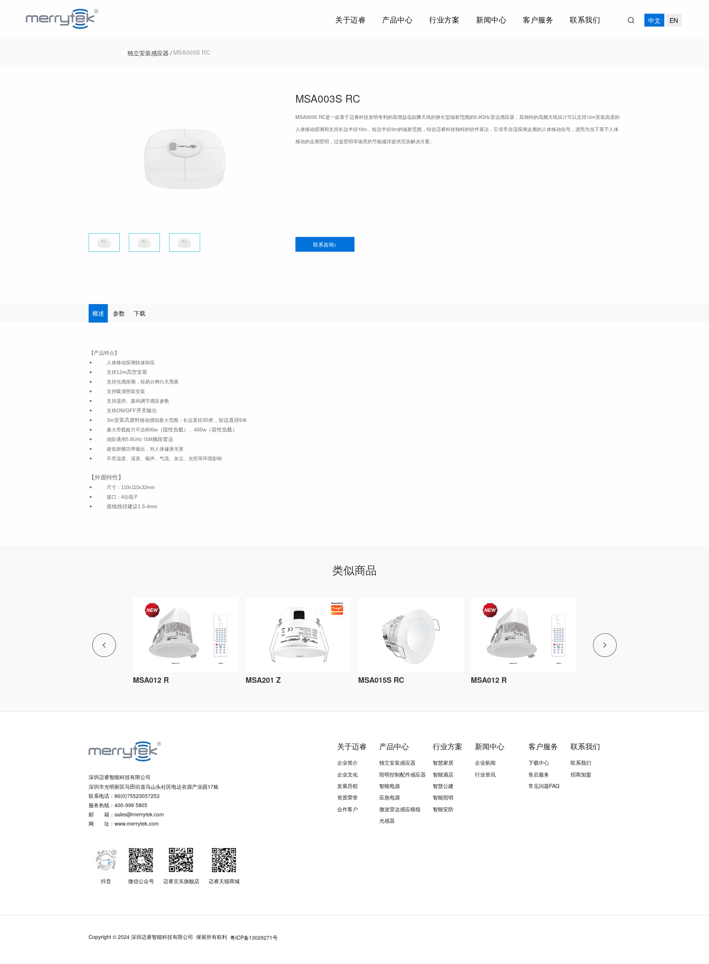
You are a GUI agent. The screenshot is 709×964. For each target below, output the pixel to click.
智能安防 (443, 809)
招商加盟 (581, 774)
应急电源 (389, 797)
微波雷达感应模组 (400, 809)
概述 (98, 313)
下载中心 (538, 763)
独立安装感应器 (397, 763)
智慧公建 (443, 785)
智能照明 (443, 797)
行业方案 (444, 19)
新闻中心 (491, 19)
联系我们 (585, 19)
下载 (139, 313)
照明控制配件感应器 (402, 774)
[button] (272, 156)
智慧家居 (443, 763)
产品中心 (397, 19)
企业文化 (347, 774)
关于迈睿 (350, 19)
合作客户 (347, 809)
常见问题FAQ (543, 785)
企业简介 (347, 763)
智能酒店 (443, 774)
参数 (119, 313)
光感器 (387, 820)
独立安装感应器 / (150, 53)
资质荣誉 (347, 797)
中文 (654, 20)
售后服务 (538, 774)
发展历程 (347, 785)
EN (673, 20)
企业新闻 (485, 763)
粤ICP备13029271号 (254, 937)
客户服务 (538, 19)
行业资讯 (485, 774)
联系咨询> (325, 244)
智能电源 (389, 785)
